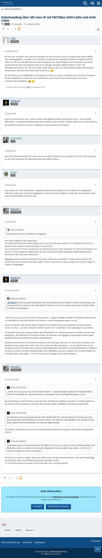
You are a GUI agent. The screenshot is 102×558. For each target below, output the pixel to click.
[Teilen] (98, 29)
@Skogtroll (9, 259)
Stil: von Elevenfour (51, 554)
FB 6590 (18, 530)
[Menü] (98, 3)
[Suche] (85, 3)
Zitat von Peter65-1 (18, 298)
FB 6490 (7, 530)
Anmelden (37, 506)
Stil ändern (96, 541)
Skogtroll (13, 303)
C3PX (28, 87)
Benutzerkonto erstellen (58, 506)
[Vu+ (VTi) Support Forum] (7, 3)
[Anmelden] (92, 3)
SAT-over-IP (30, 530)
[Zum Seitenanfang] (98, 549)
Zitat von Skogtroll (18, 387)
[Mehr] (95, 51)
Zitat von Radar (17, 230)
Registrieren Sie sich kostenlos (66, 497)
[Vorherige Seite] (3, 29)
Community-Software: (51, 552)
